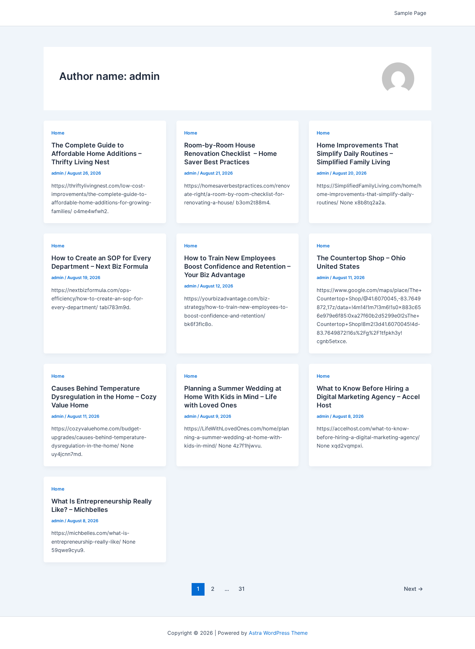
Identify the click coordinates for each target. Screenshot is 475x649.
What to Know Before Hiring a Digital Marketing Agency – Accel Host (368, 396)
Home (57, 132)
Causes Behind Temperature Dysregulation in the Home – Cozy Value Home (104, 396)
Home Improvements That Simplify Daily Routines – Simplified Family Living (357, 153)
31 (241, 588)
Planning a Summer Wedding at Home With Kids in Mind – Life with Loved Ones (232, 396)
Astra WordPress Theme (278, 633)
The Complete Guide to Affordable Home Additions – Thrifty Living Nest (96, 153)
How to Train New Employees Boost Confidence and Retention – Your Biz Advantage (237, 266)
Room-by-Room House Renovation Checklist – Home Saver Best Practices (230, 153)
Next (413, 588)
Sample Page (410, 13)
